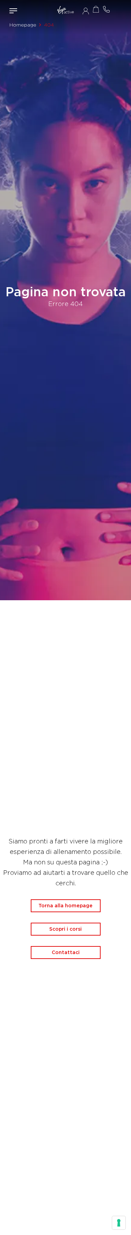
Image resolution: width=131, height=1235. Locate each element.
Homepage (22, 25)
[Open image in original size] (65, 10)
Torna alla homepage (65, 905)
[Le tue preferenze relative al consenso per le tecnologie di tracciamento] (118, 1222)
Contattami (106, 9)
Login (85, 11)
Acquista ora (96, 9)
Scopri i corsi (65, 929)
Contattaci (66, 952)
